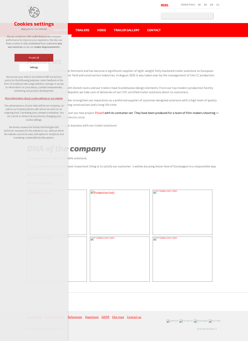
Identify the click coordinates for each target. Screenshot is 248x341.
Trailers (82, 30)
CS (217, 4)
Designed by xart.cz (207, 329)
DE (199, 4)
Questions (92, 317)
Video (101, 30)
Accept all (34, 57)
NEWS (164, 5)
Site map (118, 317)
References (74, 317)
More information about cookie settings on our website (34, 98)
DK (205, 4)
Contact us (134, 317)
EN (211, 4)
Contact (154, 30)
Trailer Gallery (127, 30)
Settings (34, 67)
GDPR (105, 317)
